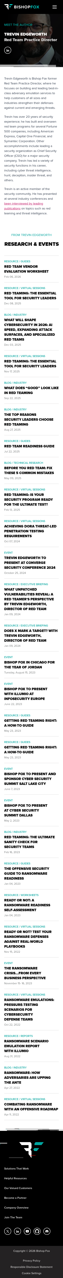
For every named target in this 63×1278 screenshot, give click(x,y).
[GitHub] (37, 1231)
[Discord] (46, 1231)
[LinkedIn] (7, 50)
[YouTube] (27, 1231)
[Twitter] (7, 1231)
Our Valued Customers (18, 1188)
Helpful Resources (15, 1178)
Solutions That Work (16, 1168)
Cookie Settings (31, 1273)
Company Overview (16, 1207)
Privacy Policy (31, 1260)
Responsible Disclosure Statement (31, 1267)
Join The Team (13, 1217)
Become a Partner (15, 1198)
